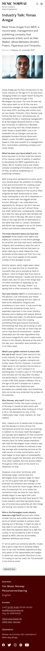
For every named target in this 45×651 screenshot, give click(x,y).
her (15, 637)
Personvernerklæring (14, 590)
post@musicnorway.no (12, 610)
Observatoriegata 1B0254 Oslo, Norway (12, 620)
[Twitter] (9, 645)
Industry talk (9, 569)
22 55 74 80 (13, 607)
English (6, 595)
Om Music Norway (13, 586)
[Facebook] (3, 645)
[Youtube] (27, 645)
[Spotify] (20, 645)
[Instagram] (15, 645)
